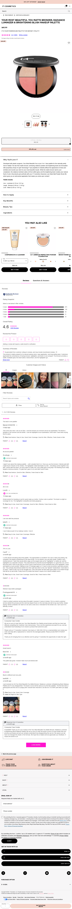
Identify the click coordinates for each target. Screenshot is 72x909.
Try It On (36, 116)
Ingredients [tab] (7, 213)
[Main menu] (69, 6)
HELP (4, 775)
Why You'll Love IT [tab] (10, 160)
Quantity (4, 904)
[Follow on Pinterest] (69, 873)
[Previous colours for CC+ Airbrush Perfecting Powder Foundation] (30, 261)
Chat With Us (65, 863)
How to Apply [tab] (8, 195)
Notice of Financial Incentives (12, 838)
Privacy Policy (51, 893)
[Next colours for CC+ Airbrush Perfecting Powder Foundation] (55, 261)
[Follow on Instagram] (25, 873)
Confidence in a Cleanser (15, 255)
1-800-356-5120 (65, 857)
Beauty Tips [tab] (7, 207)
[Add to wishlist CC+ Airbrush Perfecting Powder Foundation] (55, 228)
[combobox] (34, 11)
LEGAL (4, 790)
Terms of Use (55, 834)
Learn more (67, 149)
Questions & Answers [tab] (41, 280)
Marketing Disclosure (23, 836)
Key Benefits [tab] (8, 201)
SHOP (5, 780)
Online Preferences (40, 897)
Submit (9, 841)
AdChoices (41, 893)
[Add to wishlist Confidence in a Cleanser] (26, 228)
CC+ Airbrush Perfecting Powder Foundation (43, 255)
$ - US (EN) (4, 884)
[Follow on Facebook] (3, 873)
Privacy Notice (63, 836)
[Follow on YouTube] (47, 873)
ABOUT (5, 785)
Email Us (67, 851)
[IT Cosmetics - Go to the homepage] (9, 6)
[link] (65, 6)
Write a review (23, 35)
